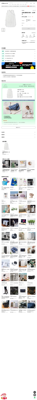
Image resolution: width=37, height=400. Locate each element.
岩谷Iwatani (20, 213)
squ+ (2, 254)
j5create (20, 227)
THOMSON (3, 281)
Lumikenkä (11, 186)
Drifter (28, 281)
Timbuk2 (20, 254)
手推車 (23, 4)
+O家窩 (11, 254)
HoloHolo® (3, 213)
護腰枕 (26, 4)
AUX (19, 168)
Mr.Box (3, 168)
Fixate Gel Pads (13, 168)
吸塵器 (15, 4)
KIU (2, 295)
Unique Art (29, 213)
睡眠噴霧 (18, 4)
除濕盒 (13, 4)
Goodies (10, 4)
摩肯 (2, 186)
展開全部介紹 (18, 127)
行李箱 (21, 4)
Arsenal (11, 295)
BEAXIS (3, 200)
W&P (19, 281)
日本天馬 (28, 268)
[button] (3, 30)
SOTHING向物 (29, 200)
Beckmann (20, 200)
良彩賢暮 (11, 200)
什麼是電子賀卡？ (32, 40)
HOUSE (20, 268)
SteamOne (29, 186)
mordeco (28, 254)
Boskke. (20, 186)
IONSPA (28, 168)
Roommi (3, 268)
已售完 (28, 28)
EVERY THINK (12, 213)
